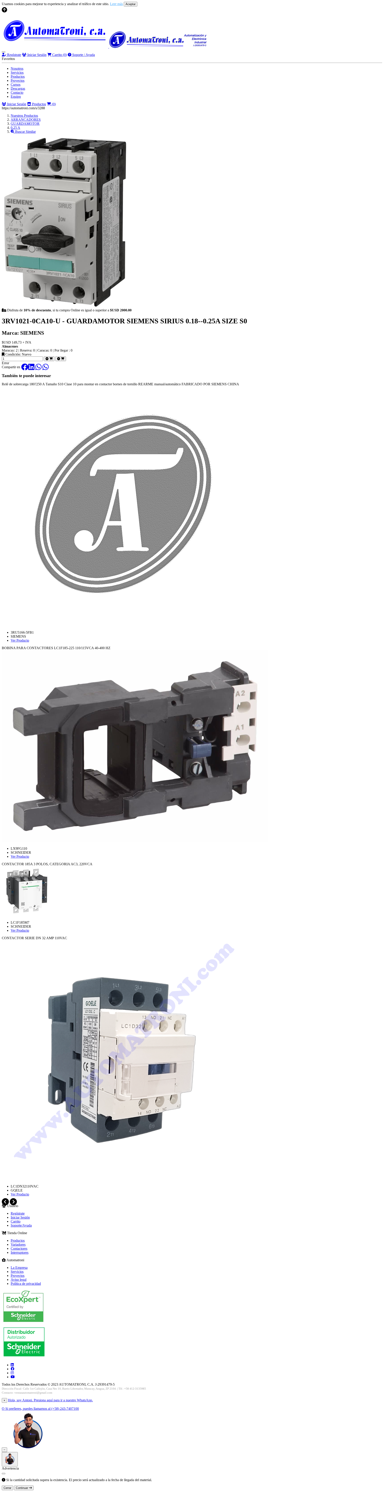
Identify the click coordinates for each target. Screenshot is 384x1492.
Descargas (18, 88)
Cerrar (7, 1488)
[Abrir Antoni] (10, 1459)
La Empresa (19, 1267)
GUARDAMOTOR (25, 123)
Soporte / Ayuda (83, 55)
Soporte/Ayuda (21, 1225)
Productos (18, 76)
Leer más (116, 4)
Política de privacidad (26, 1283)
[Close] (3, 1473)
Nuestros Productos (24, 115)
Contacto (17, 92)
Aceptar (131, 4)
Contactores (19, 1248)
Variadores (18, 1244)
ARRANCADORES (26, 119)
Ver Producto (20, 640)
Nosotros (17, 68)
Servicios (17, 72)
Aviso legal (18, 1279)
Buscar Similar (25, 131)
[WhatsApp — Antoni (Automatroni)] (28, 1449)
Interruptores (19, 1252)
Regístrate (13, 55)
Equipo (16, 96)
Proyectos (17, 80)
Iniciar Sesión (36, 55)
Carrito (59, 55)
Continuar (22, 1488)
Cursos (15, 84)
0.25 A (15, 127)
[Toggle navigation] (3, 52)
